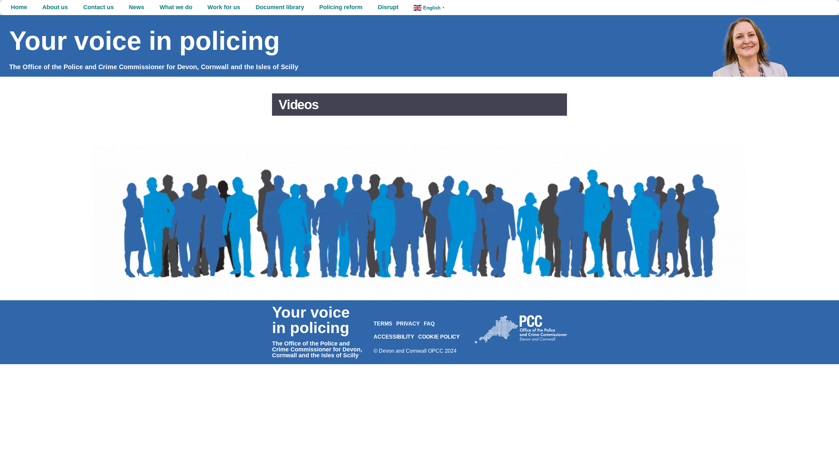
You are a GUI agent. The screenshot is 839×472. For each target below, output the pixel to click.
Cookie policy (439, 337)
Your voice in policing (144, 40)
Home (19, 7)
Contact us (98, 7)
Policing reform (340, 7)
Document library (280, 7)
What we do (176, 7)
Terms (383, 323)
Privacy (408, 323)
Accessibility (394, 337)
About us (55, 7)
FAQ (429, 323)
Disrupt (388, 7)
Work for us (223, 7)
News (136, 7)
